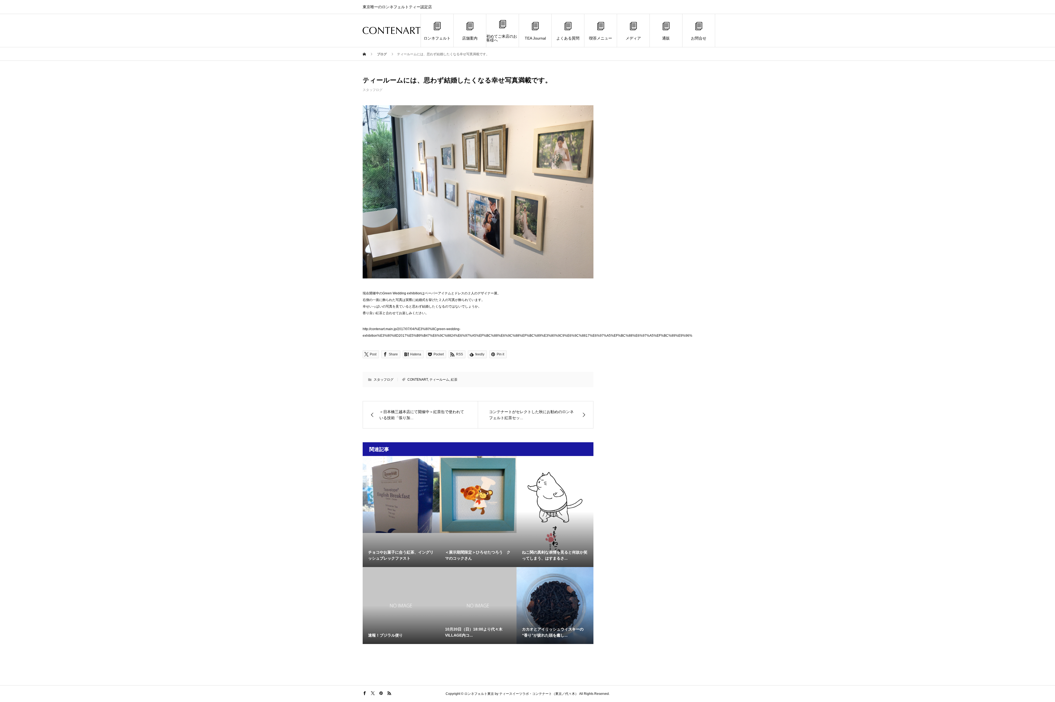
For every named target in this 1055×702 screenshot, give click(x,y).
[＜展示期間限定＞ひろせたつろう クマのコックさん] (478, 494)
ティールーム (439, 380)
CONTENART (417, 380)
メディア (633, 38)
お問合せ (698, 38)
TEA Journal (535, 38)
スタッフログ (372, 90)
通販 (666, 38)
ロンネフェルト (437, 38)
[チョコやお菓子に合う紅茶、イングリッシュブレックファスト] (401, 494)
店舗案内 (469, 38)
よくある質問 (567, 38)
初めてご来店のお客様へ (501, 38)
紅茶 (454, 380)
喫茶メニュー (600, 38)
